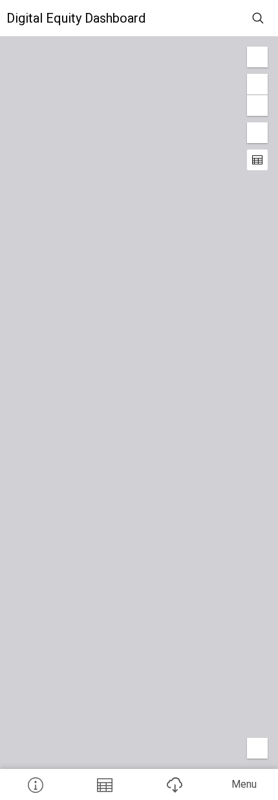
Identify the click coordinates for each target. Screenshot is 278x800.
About (35, 784)
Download (174, 784)
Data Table (105, 784)
